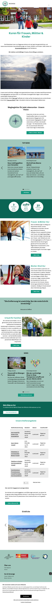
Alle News (26, 192)
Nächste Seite (37, 482)
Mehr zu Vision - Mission (35, 132)
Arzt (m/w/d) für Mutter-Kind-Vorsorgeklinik (15, 434)
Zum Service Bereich (11, 412)
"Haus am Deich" (11, 100)
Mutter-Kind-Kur (8, 578)
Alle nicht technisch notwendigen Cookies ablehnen (26, 600)
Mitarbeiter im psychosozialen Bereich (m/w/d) (15, 453)
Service (5, 569)
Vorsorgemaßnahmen (21, 48)
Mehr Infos (36, 255)
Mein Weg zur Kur (9, 405)
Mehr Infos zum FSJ (13, 503)
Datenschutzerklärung (8, 592)
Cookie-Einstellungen (26, 602)
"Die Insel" (15, 98)
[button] (23, 189)
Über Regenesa (7, 567)
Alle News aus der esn (26, 395)
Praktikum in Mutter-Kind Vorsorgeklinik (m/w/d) (16, 463)
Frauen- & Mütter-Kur (9, 576)
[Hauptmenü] (48, 5)
